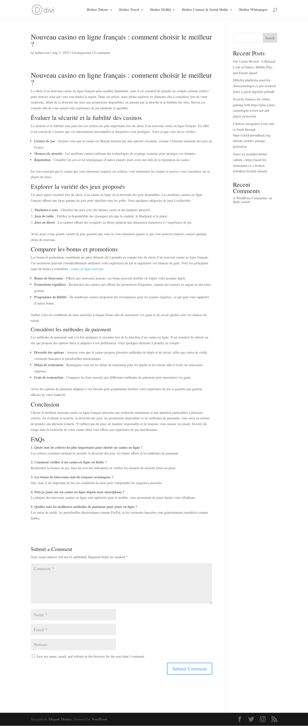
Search (270, 38)
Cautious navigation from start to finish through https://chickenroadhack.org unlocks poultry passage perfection (253, 135)
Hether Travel (129, 10)
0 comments (102, 52)
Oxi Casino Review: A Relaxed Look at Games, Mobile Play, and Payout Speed (254, 67)
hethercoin (42, 52)
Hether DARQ (160, 10)
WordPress (99, 719)
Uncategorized (81, 52)
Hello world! (241, 202)
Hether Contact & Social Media (205, 10)
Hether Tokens (97, 10)
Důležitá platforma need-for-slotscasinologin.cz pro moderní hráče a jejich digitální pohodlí (254, 86)
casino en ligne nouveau (87, 268)
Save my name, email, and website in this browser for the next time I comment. (91, 656)
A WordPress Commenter (250, 198)
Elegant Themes (60, 719)
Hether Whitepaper (253, 10)
